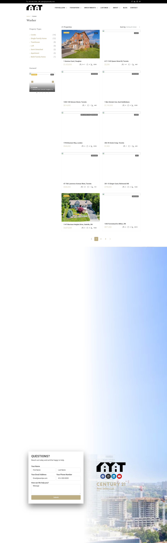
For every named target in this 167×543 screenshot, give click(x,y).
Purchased (94, 73)
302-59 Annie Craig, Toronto (114, 143)
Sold (96, 33)
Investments (90, 8)
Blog (125, 8)
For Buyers (74, 8)
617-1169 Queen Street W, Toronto (116, 61)
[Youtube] (119, 476)
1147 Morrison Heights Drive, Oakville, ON (77, 224)
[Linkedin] (113, 476)
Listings (104, 8)
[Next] (110, 239)
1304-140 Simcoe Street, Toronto (75, 102)
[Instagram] (108, 476)
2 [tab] (41, 93)
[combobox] (133, 27)
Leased (136, 33)
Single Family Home (39, 38)
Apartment (35, 53)
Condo (33, 35)
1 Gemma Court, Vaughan (72, 61)
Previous (32, 82)
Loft (32, 46)
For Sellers (60, 8)
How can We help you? (40, 483)
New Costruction (85, 114)
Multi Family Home (38, 57)
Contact (134, 8)
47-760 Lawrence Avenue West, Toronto (77, 184)
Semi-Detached (37, 49)
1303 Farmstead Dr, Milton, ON (115, 224)
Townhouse (35, 42)
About (115, 8)
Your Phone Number (64, 475)
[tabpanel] (42, 82)
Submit (56, 497)
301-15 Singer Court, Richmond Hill (116, 184)
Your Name (35, 466)
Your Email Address (38, 475)
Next (53, 82)
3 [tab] (44, 93)
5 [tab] (49, 93)
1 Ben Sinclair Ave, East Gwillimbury (117, 102)
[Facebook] (102, 476)
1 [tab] (38, 93)
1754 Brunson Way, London (72, 143)
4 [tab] (46, 93)
